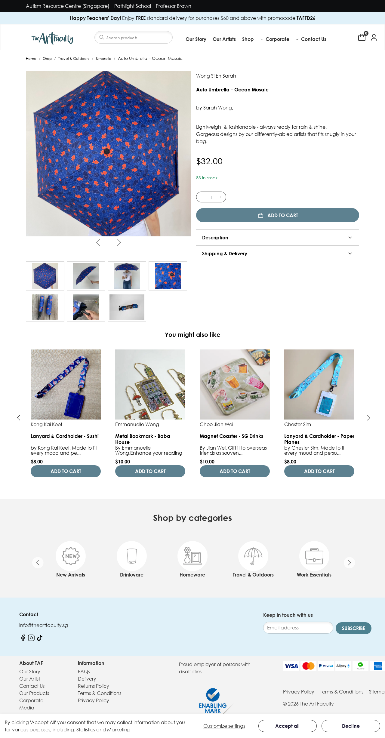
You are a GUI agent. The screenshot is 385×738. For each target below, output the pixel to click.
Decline (351, 726)
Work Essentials (314, 575)
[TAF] (53, 37)
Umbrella (103, 58)
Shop (47, 58)
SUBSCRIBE (353, 628)
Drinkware (131, 575)
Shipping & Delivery (224, 254)
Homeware (192, 575)
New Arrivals (70, 575)
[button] (253, 39)
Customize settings (224, 726)
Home (31, 58)
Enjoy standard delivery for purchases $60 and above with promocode (193, 18)
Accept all (287, 726)
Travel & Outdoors (73, 58)
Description (215, 238)
